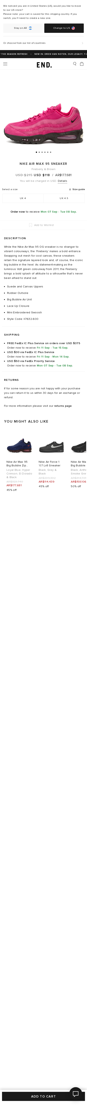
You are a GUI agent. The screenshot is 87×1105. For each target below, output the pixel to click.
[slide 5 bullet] (47, 152)
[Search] (74, 64)
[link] (44, 63)
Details (62, 181)
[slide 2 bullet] (39, 152)
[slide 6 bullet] (50, 152)
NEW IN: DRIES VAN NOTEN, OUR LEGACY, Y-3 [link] (59, 54)
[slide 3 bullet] (42, 152)
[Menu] (5, 64)
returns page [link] (63, 406)
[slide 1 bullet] (36, 152)
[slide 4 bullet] (45, 152)
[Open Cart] (82, 64)
